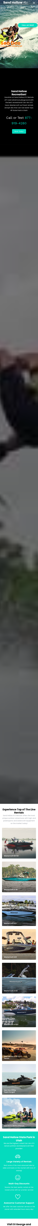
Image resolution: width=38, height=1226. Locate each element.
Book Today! (19, 131)
